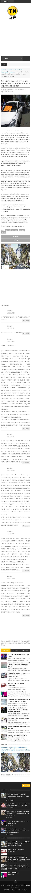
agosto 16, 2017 (10, 470)
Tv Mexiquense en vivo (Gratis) (17, 692)
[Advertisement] (15, 37)
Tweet (16, 236)
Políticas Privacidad (13, 890)
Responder (26, 320)
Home (3, 70)
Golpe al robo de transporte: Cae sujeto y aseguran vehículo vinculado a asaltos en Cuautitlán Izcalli (17, 813)
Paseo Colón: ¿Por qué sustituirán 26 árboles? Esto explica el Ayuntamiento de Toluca (15, 750)
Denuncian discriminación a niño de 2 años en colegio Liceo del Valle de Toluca (19, 664)
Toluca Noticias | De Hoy (22, 885)
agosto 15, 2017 (10, 312)
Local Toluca (18, 70)
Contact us (27, 785)
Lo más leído (5, 650)
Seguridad (4, 72)
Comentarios (25, 650)
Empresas (9, 70)
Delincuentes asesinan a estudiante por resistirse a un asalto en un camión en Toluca (18, 675)
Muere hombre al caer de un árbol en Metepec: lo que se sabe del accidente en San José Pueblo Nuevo (17, 830)
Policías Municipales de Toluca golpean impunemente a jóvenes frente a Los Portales (17, 709)
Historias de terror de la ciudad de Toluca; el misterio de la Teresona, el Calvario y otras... (18, 866)
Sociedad (12, 72)
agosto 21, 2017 (10, 533)
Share (16, 240)
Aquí (25, 890)
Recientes (15, 650)
